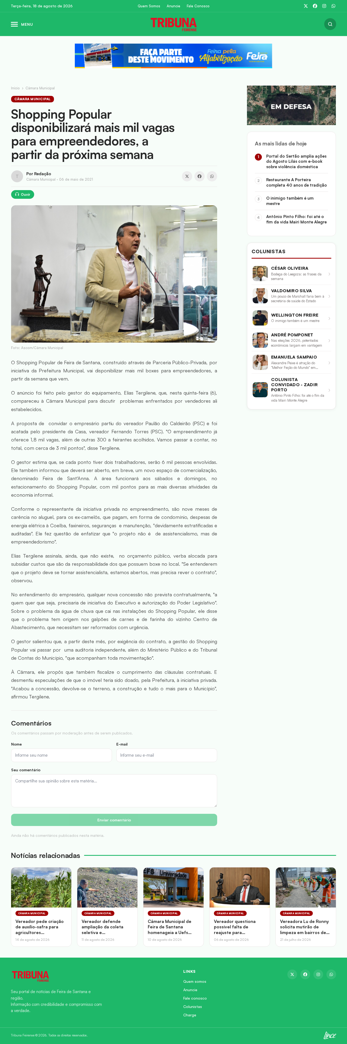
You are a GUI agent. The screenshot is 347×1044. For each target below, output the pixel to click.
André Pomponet (292, 334)
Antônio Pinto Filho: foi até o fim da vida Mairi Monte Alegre (296, 219)
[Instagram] (324, 6)
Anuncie (173, 6)
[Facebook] (315, 6)
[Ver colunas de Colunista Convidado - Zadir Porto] (260, 389)
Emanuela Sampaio (294, 357)
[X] (306, 6)
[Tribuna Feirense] (90, 976)
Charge (189, 1015)
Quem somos (194, 981)
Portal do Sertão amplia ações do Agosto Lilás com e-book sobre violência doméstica (296, 161)
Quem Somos (149, 6)
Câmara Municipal (40, 88)
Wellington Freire (294, 315)
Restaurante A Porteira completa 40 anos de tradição (296, 182)
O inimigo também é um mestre (290, 201)
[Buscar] (330, 24)
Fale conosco (195, 998)
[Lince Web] (330, 1035)
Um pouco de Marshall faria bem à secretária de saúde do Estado (297, 298)
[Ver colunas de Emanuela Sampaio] (260, 362)
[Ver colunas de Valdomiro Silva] (260, 295)
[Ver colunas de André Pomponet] (260, 340)
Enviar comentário (114, 820)
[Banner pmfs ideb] (173, 56)
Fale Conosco (198, 6)
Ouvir (25, 194)
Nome (16, 744)
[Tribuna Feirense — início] (173, 24)
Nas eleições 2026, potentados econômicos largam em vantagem (296, 342)
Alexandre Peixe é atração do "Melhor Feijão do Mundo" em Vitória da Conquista (293, 365)
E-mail (122, 744)
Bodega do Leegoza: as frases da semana (296, 276)
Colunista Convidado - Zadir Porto (294, 384)
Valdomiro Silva (291, 290)
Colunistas (192, 1006)
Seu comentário (25, 769)
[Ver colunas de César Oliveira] (260, 273)
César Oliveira (289, 268)
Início (15, 88)
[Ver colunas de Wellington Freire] (260, 318)
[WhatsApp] (333, 6)
